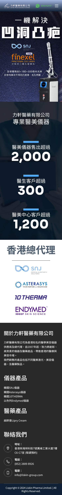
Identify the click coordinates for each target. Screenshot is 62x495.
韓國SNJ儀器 (12, 388)
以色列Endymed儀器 (16, 400)
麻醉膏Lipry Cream (15, 420)
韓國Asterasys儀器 (15, 392)
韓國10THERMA (13, 396)
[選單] (56, 6)
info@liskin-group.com (29, 475)
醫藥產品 (15, 410)
